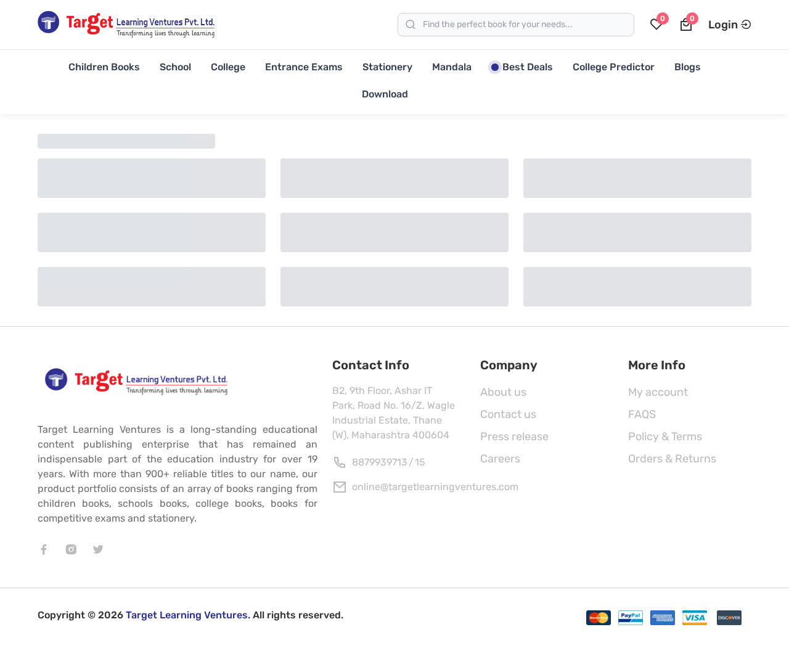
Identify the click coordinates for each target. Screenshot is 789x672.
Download (385, 94)
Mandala (452, 67)
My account (658, 392)
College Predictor (614, 67)
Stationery (387, 67)
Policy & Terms (665, 436)
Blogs (687, 67)
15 (420, 462)
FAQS (642, 414)
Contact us (508, 414)
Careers (500, 458)
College (228, 67)
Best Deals (527, 67)
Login (723, 24)
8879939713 (379, 462)
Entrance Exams (304, 67)
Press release (514, 436)
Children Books (104, 67)
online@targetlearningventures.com (435, 487)
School (175, 67)
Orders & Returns (672, 458)
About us (503, 392)
